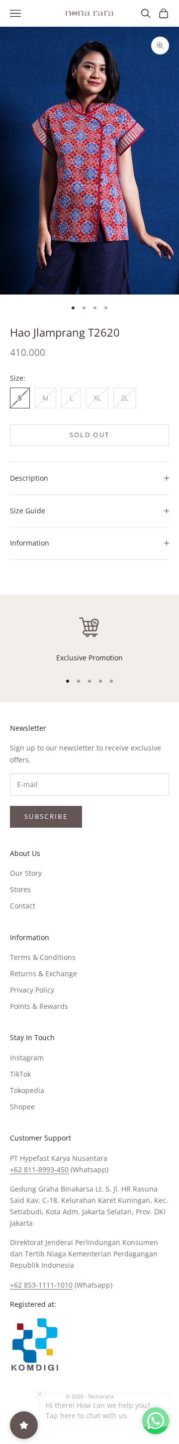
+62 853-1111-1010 (41, 1285)
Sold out (90, 434)
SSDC (106, 1418)
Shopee (22, 1106)
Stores (20, 889)
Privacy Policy (32, 990)
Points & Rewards (39, 1006)
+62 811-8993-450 (39, 1169)
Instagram (27, 1057)
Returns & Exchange (43, 973)
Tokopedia (27, 1090)
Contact (22, 905)
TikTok (20, 1074)
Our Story (26, 873)
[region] (89, 639)
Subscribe (46, 816)
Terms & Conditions (43, 957)
